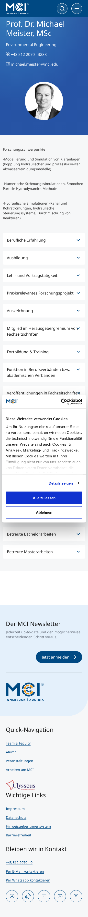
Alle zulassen (44, 498)
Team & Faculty (18, 743)
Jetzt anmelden (55, 657)
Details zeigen (61, 483)
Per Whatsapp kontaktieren (28, 880)
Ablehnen (44, 512)
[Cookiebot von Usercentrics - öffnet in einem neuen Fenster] (62, 401)
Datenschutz (16, 817)
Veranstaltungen (19, 760)
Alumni (12, 752)
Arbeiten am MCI (20, 769)
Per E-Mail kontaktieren (25, 871)
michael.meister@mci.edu (34, 64)
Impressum (15, 808)
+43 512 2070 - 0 (19, 862)
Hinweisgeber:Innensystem (28, 826)
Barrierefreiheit (18, 835)
